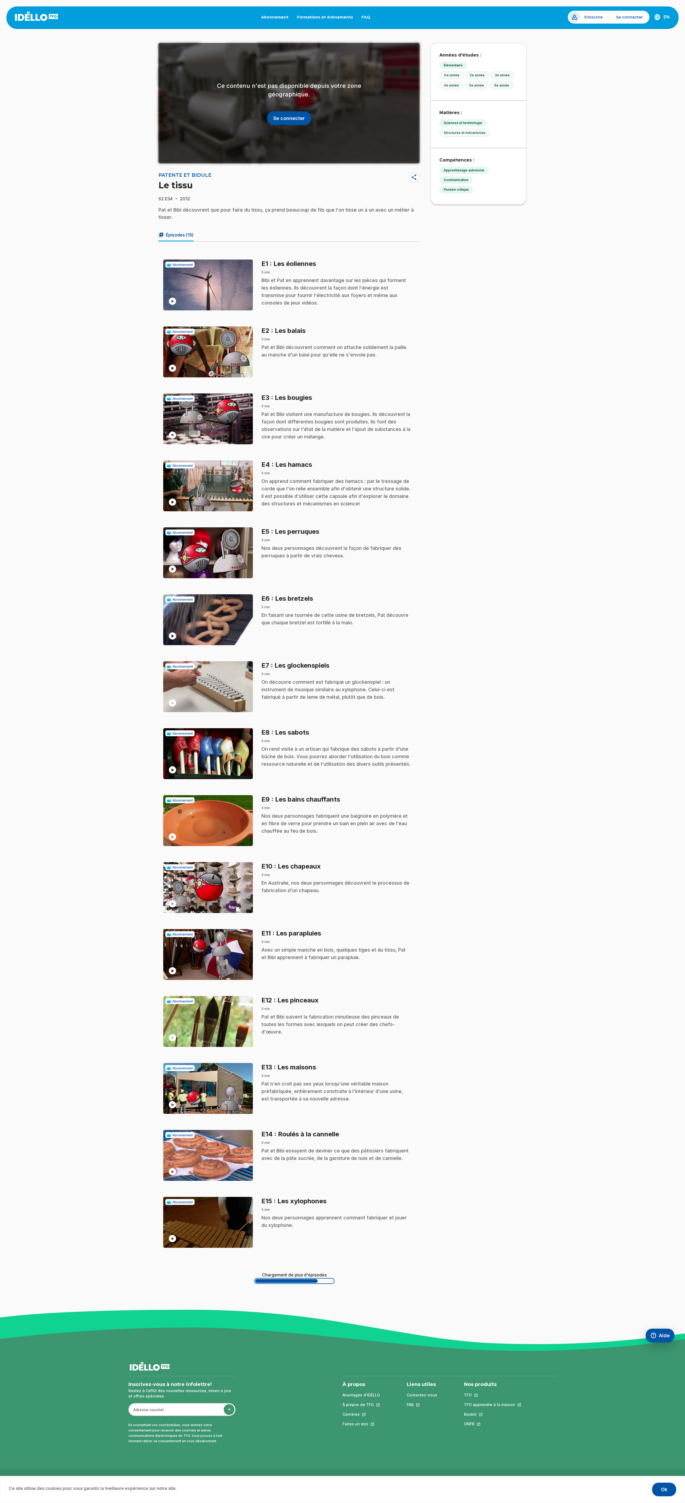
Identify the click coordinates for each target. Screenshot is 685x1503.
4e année (451, 85)
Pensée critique (456, 189)
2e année (477, 75)
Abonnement (274, 17)
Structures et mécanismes (465, 133)
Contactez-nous (422, 1395)
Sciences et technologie (463, 123)
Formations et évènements (325, 17)
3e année (502, 75)
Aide (662, 1337)
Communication (456, 180)
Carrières (361, 1414)
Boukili (489, 1414)
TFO (489, 1395)
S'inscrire (593, 17)
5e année (476, 85)
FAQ (368, 18)
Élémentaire (453, 65)
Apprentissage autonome (464, 170)
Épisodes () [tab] (176, 235)
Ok (664, 1489)
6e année (501, 85)
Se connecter (629, 17)
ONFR (489, 1424)
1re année (451, 75)
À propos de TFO (361, 1404)
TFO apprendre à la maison (489, 1404)
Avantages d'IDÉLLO (361, 1395)
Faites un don (361, 1424)
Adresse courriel (146, 1412)
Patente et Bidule (184, 175)
